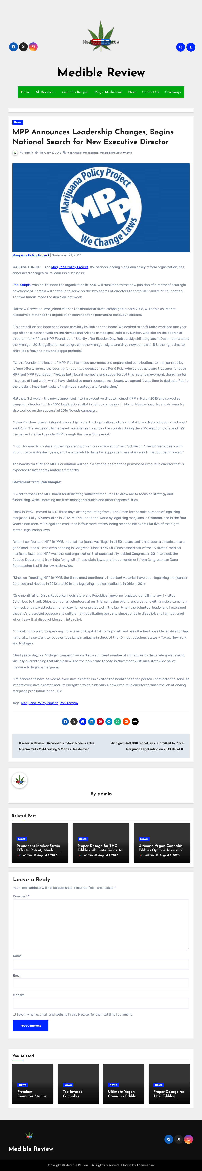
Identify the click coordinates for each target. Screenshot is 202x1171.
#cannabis (74, 152)
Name (17, 956)
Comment (21, 896)
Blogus (126, 1165)
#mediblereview (111, 152)
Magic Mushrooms (108, 92)
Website (19, 995)
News (132, 92)
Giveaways (173, 92)
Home (25, 92)
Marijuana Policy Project (30, 255)
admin (29, 152)
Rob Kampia (21, 285)
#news (127, 152)
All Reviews (45, 92)
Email (17, 975)
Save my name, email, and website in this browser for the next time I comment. (74, 1014)
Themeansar (146, 1165)
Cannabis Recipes (75, 92)
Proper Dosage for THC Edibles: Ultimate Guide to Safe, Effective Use (100, 850)
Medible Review (101, 73)
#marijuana (91, 152)
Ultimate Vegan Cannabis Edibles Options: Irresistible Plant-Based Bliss (162, 850)
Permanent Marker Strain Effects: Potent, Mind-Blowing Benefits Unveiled (39, 850)
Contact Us (150, 92)
